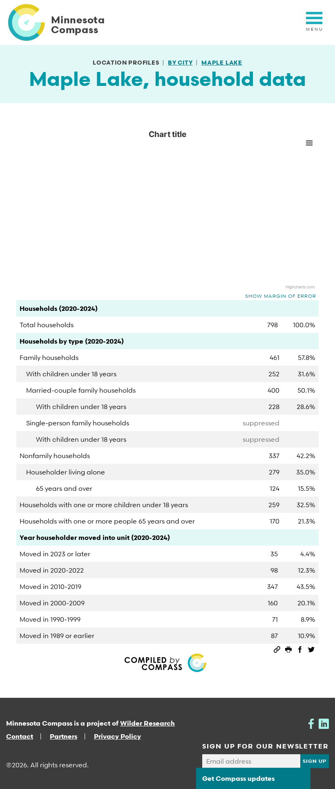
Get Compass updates (238, 778)
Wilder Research (147, 723)
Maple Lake (221, 62)
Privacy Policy (117, 736)
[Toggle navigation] (314, 22)
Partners (63, 736)
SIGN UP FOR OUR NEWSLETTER (265, 746)
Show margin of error (280, 295)
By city (180, 62)
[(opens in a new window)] (311, 723)
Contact (19, 736)
